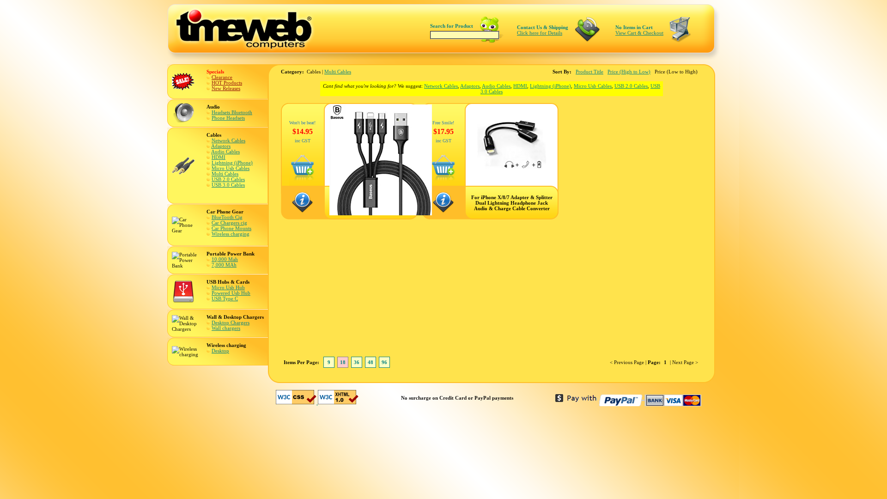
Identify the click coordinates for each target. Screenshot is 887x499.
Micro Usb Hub (228, 287)
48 (370, 362)
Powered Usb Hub (231, 293)
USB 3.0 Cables (228, 185)
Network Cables (228, 140)
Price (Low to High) (676, 71)
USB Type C (225, 298)
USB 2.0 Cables (228, 179)
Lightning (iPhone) (232, 162)
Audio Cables (225, 151)
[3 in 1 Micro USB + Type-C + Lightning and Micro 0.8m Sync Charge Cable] (380, 213)
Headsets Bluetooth (232, 112)
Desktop (220, 350)
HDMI (218, 157)
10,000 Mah (225, 259)
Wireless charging (230, 234)
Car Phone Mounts (231, 228)
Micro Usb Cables (230, 168)
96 (384, 362)
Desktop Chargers (230, 322)
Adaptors (221, 146)
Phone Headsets (228, 118)
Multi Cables (225, 173)
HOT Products (227, 82)
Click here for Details (539, 33)
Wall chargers (226, 328)
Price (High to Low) (629, 71)
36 (356, 362)
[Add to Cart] (302, 179)
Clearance (222, 77)
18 (343, 362)
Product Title (589, 71)
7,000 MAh (224, 265)
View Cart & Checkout (639, 33)
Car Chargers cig (229, 222)
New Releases (226, 88)
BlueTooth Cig (227, 217)
